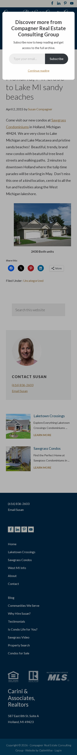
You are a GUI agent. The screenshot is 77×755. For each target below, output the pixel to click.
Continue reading (38, 70)
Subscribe (56, 59)
